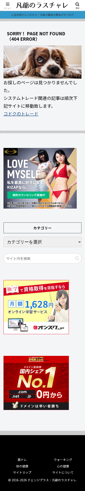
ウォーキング (63, 459)
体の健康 (22, 466)
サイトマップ (22, 472)
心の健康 (63, 466)
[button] (77, 258)
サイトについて (63, 472)
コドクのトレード (20, 113)
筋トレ (22, 459)
